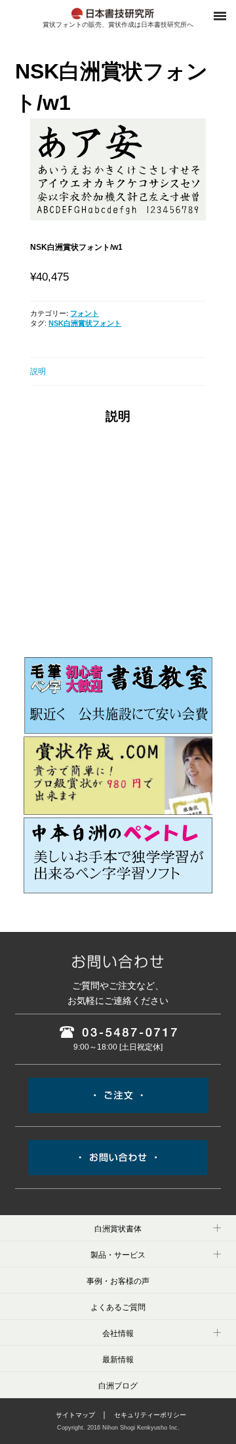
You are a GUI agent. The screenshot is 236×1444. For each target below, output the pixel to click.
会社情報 (118, 1333)
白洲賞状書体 (118, 1228)
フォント (84, 313)
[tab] (118, 372)
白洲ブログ (118, 1385)
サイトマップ (75, 1414)
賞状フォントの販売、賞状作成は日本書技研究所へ (118, 24)
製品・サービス (118, 1255)
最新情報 (118, 1359)
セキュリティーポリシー (150, 1414)
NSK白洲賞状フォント (85, 323)
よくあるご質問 (118, 1307)
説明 (38, 371)
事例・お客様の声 (118, 1281)
